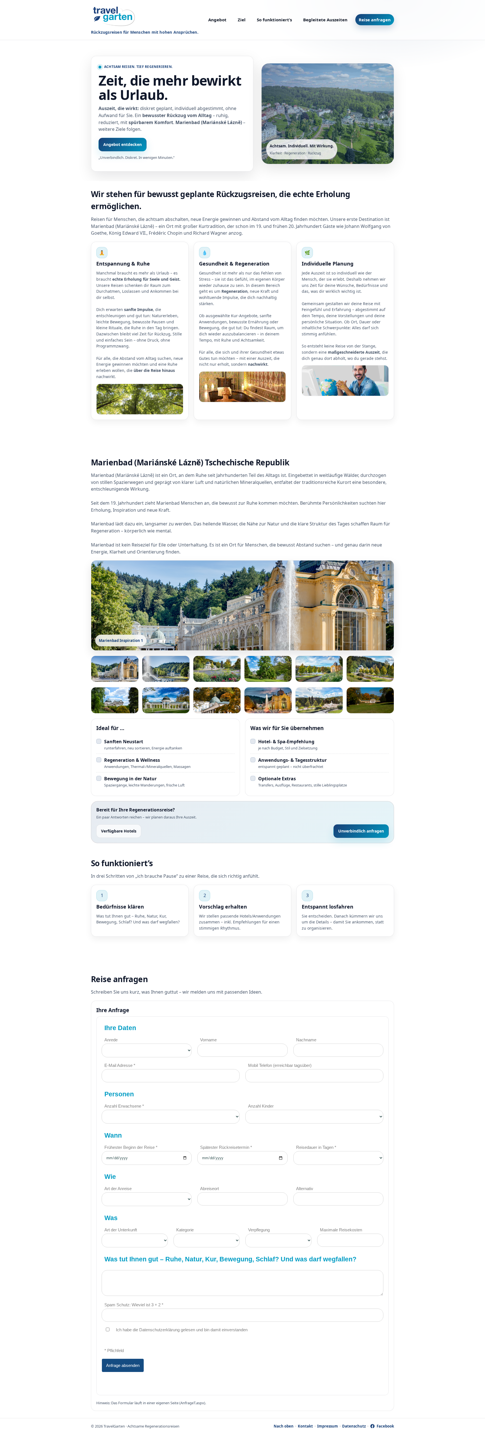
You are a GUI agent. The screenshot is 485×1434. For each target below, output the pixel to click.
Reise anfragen (375, 19)
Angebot (217, 19)
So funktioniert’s (274, 19)
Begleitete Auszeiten (325, 19)
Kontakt (305, 1426)
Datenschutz (354, 1426)
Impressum (327, 1426)
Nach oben (284, 1426)
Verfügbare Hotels (118, 831)
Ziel (242, 19)
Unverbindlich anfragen (361, 831)
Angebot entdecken (122, 144)
